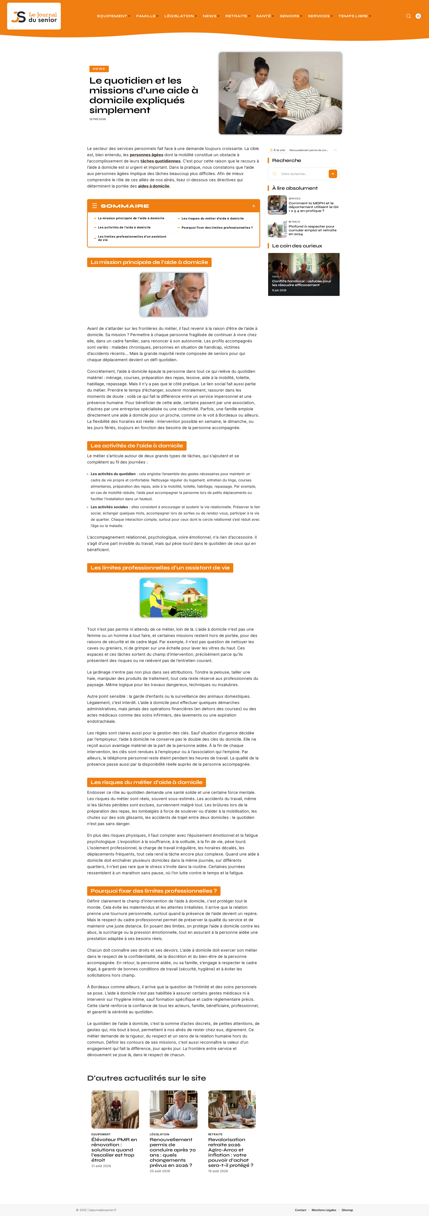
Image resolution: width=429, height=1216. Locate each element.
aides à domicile (153, 186)
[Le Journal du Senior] (34, 16)
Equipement (101, 1134)
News (99, 69)
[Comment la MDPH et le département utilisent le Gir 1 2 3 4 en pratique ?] (277, 205)
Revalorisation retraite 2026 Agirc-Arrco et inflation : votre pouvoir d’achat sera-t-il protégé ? (230, 1152)
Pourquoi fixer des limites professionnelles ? (217, 227)
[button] (335, 150)
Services (295, 198)
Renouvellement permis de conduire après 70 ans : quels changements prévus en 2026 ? (173, 1152)
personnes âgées (146, 154)
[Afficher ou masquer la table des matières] (202, 206)
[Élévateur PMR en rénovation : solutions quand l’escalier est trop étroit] (115, 1109)
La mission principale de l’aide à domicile (131, 218)
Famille (276, 277)
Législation (159, 1134)
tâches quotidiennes (161, 161)
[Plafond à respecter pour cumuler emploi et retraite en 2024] (277, 228)
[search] (408, 16)
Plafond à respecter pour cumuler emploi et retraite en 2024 (312, 230)
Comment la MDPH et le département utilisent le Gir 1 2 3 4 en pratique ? (314, 207)
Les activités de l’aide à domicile (124, 227)
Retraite (215, 1134)
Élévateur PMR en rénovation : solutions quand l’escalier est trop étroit (114, 1150)
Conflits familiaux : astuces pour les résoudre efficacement (301, 283)
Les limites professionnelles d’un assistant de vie (132, 238)
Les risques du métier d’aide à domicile (213, 218)
